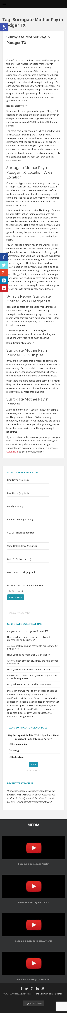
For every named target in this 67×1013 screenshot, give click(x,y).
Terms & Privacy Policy (18, 612)
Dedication (17, 757)
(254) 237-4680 (34, 1003)
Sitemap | (59, 993)
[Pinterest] (4, 288)
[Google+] (4, 272)
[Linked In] (4, 280)
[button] (4, 27)
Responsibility (19, 744)
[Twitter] (4, 265)
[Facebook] (4, 257)
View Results (33, 770)
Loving (15, 750)
